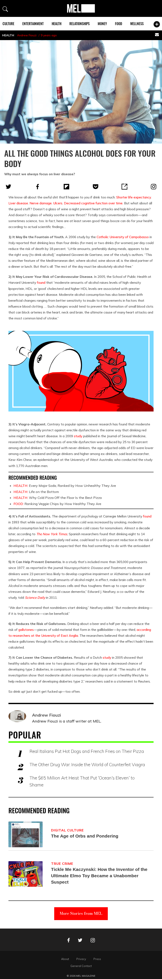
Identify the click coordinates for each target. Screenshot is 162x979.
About (65, 959)
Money (102, 23)
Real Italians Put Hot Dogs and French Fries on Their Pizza (87, 751)
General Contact (81, 966)
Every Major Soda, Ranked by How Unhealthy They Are (65, 485)
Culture (8, 23)
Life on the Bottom (36, 492)
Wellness (137, 23)
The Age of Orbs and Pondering (84, 836)
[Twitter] (8, 186)
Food (118, 23)
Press (97, 959)
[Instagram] (153, 186)
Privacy (81, 959)
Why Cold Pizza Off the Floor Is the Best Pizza (58, 498)
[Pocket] (95, 186)
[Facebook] (37, 186)
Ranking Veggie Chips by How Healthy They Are (57, 504)
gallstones (26, 629)
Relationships (79, 23)
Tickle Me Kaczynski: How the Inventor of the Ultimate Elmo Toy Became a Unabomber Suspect (99, 875)
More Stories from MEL (81, 913)
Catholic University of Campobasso (123, 237)
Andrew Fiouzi (26, 35)
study (78, 436)
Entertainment (33, 23)
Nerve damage (41, 203)
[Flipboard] (66, 186)
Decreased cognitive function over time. (93, 203)
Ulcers (57, 203)
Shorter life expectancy (133, 197)
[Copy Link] (124, 186)
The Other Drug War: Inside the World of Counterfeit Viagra (87, 764)
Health (56, 23)
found (41, 282)
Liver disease (18, 203)
